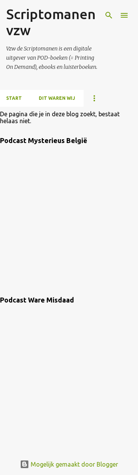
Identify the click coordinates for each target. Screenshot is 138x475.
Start (14, 98)
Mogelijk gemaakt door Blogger (73, 464)
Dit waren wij (57, 98)
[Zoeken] (108, 15)
